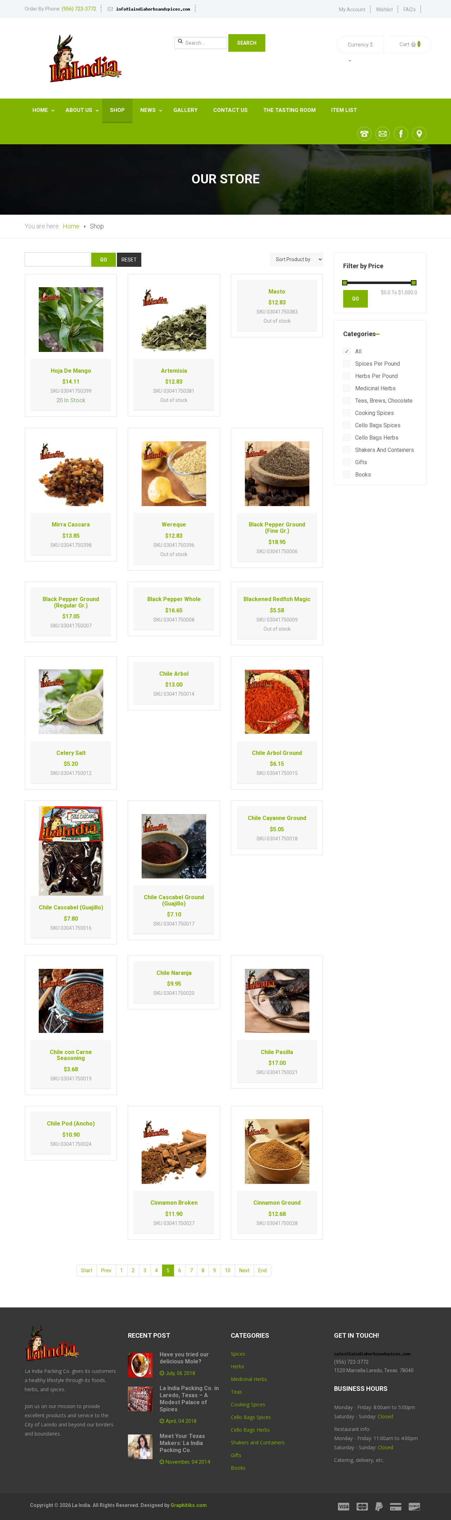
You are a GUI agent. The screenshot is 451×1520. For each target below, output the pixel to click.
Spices (238, 1353)
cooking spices (374, 413)
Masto (276, 291)
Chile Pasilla (277, 1052)
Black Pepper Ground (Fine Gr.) (277, 527)
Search (247, 43)
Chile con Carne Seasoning (71, 1055)
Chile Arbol (174, 673)
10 (227, 1270)
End (262, 1270)
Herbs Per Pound (376, 376)
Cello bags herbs (376, 437)
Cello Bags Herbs (250, 1429)
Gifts (360, 462)
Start (86, 1270)
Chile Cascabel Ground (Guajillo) (174, 900)
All (358, 351)
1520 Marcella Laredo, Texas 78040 (374, 1370)
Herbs (237, 1366)
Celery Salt (71, 753)
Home (40, 110)
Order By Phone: (60, 9)
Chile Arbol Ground (277, 753)
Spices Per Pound (377, 363)
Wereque (174, 524)
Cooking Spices (248, 1404)
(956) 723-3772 (351, 1362)
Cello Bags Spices (251, 1417)
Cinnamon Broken (174, 1202)
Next (244, 1270)
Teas (236, 1391)
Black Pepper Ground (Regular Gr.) (71, 602)
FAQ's (409, 9)
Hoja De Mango (71, 370)
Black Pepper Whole (174, 599)
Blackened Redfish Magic (276, 599)
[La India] (85, 58)
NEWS (148, 110)
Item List (344, 110)
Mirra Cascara (71, 524)
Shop (117, 110)
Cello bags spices (377, 425)
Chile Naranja (174, 973)
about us (80, 110)
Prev (106, 1270)
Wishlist (384, 9)
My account (352, 9)
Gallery (185, 110)
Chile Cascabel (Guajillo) (71, 907)
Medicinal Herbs (375, 388)
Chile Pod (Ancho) (71, 1123)
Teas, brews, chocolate (383, 400)
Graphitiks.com (189, 1505)
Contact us (230, 110)
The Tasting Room (289, 110)
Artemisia (174, 370)
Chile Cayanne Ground (277, 818)
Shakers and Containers (384, 450)
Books (362, 474)
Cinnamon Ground (277, 1202)
